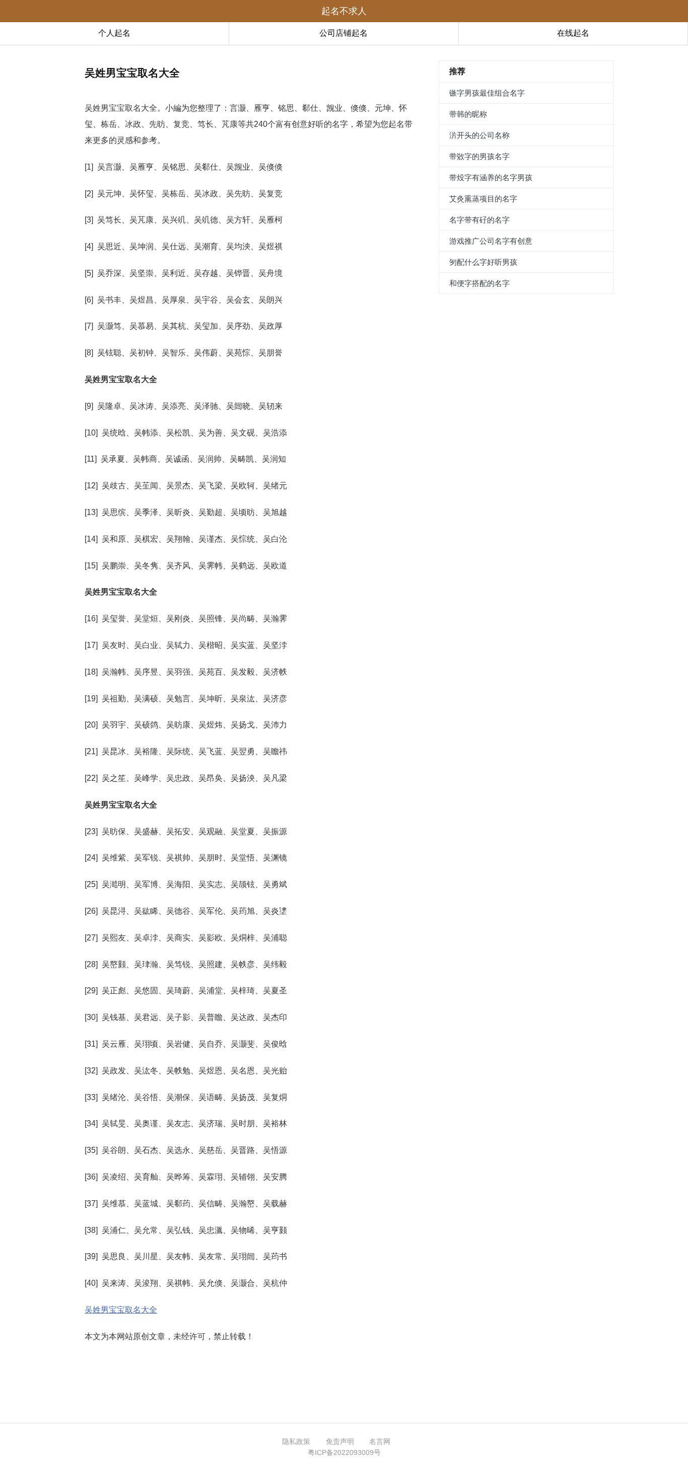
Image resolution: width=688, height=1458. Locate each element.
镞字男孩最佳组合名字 (487, 93)
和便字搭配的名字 (479, 283)
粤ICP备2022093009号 (344, 1452)
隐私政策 (296, 1441)
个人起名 (114, 33)
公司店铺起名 (343, 33)
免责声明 (340, 1441)
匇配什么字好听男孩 (483, 262)
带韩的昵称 (468, 114)
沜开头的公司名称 (479, 135)
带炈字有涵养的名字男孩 (490, 177)
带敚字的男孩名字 (479, 156)
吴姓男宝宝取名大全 (121, 1309)
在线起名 (573, 33)
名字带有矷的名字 (479, 219)
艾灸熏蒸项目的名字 (483, 198)
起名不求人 (344, 11)
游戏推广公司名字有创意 (490, 241)
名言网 (379, 1441)
